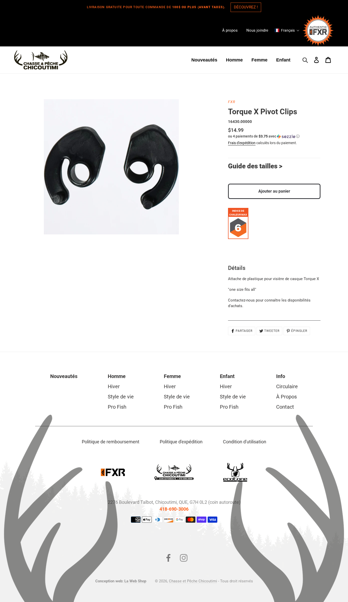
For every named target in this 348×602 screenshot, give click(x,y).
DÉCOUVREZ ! (246, 7)
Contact (285, 407)
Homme (117, 376)
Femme (172, 376)
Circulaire (287, 386)
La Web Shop (135, 581)
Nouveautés (63, 376)
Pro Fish (117, 407)
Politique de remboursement (110, 441)
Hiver (114, 386)
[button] (287, 30)
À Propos (286, 397)
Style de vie (121, 397)
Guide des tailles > (255, 166)
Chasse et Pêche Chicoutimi (193, 581)
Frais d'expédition (242, 143)
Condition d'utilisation (244, 441)
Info (280, 376)
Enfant (227, 376)
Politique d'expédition (181, 441)
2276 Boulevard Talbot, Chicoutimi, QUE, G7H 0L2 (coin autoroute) (174, 502)
